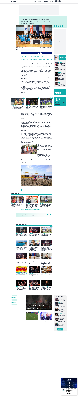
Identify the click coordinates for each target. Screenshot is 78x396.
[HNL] (60, 57)
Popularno (40, 1)
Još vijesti (59, 329)
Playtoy (59, 0)
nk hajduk (14, 304)
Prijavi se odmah (57, 104)
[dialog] (69, 386)
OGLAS (39, 10)
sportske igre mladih (28, 209)
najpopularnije (59, 296)
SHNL (52, 1)
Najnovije (46, 1)
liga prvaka (14, 299)
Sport (35, 1)
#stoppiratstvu (57, 1)
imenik (56, 0)
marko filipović (36, 209)
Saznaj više (69, 393)
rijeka (22, 209)
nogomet (14, 297)
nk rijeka (14, 302)
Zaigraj (49, 214)
